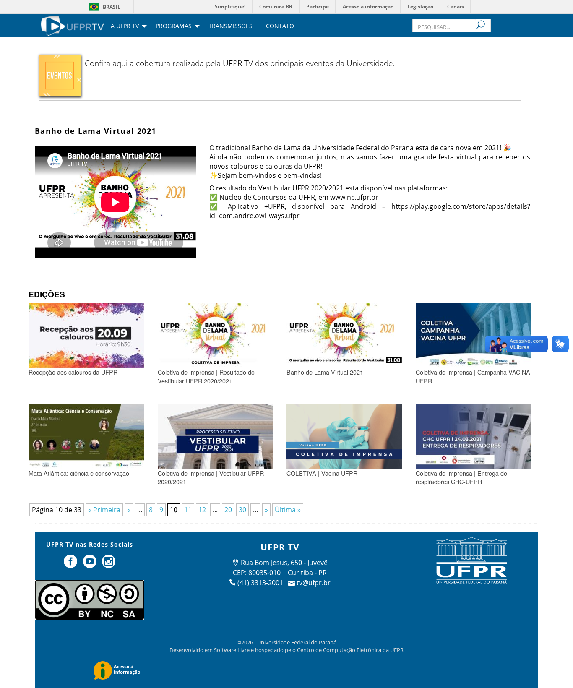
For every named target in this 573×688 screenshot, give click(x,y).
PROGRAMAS (174, 26)
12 (202, 509)
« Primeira (104, 509)
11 (188, 509)
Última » (288, 509)
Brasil (111, 6)
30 (242, 509)
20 (228, 509)
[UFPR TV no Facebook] (71, 564)
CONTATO (280, 26)
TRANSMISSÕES (230, 26)
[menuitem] (72, 25)
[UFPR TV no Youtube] (90, 564)
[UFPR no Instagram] (109, 564)
